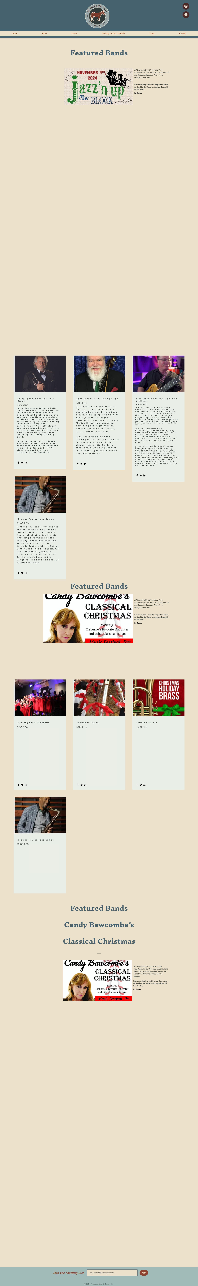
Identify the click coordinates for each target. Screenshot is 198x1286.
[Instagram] (186, 6)
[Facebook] (186, 14)
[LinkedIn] (26, 462)
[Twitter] (22, 462)
